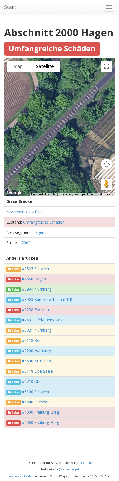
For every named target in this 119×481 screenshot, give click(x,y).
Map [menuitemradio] (18, 66)
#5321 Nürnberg (36, 330)
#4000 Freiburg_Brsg (40, 412)
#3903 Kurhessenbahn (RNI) (47, 299)
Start (10, 7)
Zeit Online (84, 463)
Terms (109, 194)
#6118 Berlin (33, 340)
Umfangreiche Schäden (43, 222)
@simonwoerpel (69, 469)
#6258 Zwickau (35, 309)
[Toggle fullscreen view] (106, 66)
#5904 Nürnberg (36, 289)
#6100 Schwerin (36, 391)
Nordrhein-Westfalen (25, 211)
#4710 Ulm (32, 381)
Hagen (38, 232)
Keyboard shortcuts (43, 194)
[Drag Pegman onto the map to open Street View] (106, 184)
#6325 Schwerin (36, 268)
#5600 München (36, 361)
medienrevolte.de (20, 476)
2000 (26, 242)
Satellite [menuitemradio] (44, 66)
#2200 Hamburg (36, 350)
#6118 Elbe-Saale (37, 371)
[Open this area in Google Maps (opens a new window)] (15, 192)
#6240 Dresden (36, 402)
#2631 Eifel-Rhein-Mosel (44, 320)
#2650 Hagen (34, 279)
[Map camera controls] (106, 164)
